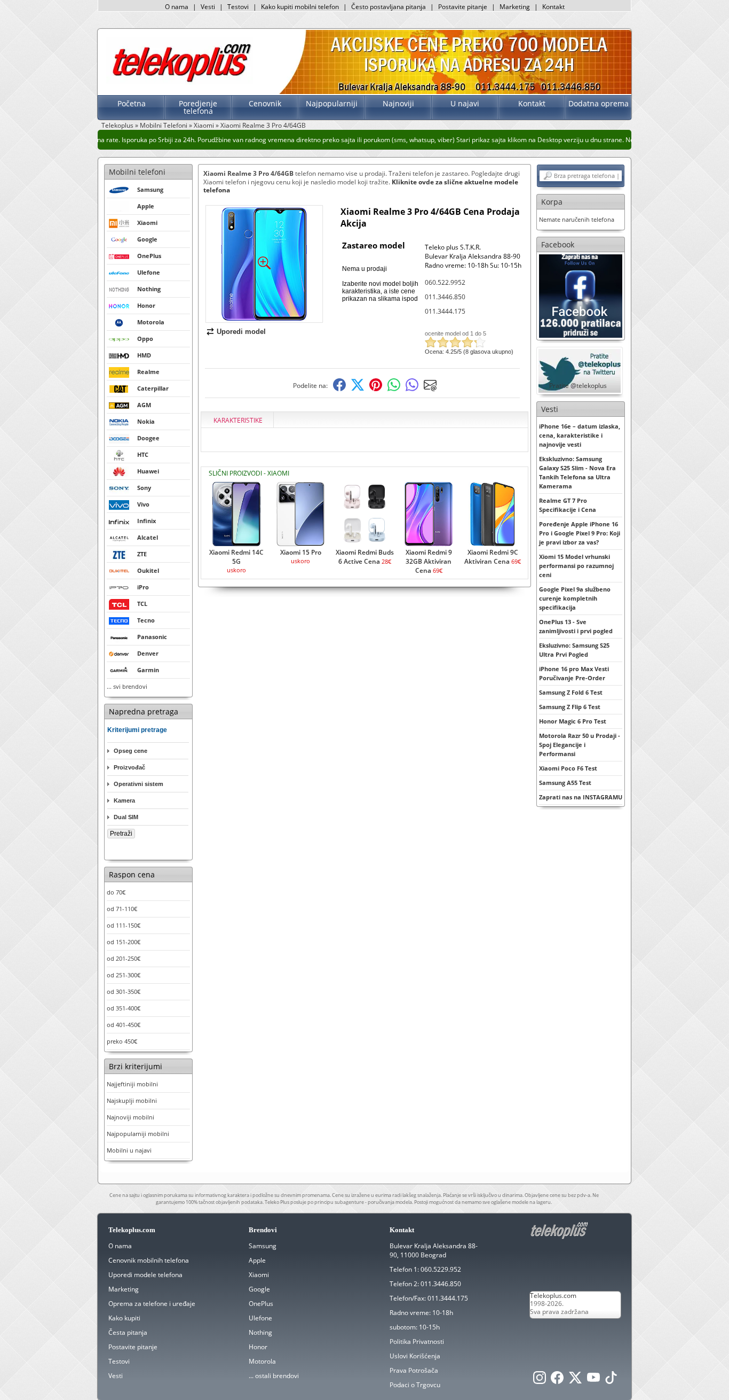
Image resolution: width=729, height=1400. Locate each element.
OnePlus (261, 1303)
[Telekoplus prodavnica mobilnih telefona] (179, 82)
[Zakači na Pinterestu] (375, 388)
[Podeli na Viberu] (412, 388)
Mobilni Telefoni (163, 125)
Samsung (262, 1245)
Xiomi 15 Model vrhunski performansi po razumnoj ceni (576, 566)
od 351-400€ (123, 1008)
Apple (257, 1260)
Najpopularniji (332, 103)
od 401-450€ (123, 1025)
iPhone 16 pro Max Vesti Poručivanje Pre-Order (574, 673)
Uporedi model (241, 332)
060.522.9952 (445, 282)
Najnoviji (398, 103)
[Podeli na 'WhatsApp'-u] (393, 388)
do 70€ (116, 892)
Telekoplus (117, 125)
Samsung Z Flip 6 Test (569, 707)
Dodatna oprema (598, 103)
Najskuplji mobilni (132, 1100)
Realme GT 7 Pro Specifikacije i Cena (567, 505)
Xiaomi (204, 125)
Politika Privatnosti (417, 1341)
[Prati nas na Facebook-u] (580, 295)
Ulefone (260, 1318)
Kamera (124, 800)
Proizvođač (129, 767)
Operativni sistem (138, 784)
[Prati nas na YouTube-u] (593, 1380)
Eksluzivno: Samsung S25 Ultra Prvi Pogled (574, 649)
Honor (258, 1346)
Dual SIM (126, 817)
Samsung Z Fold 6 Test (571, 692)
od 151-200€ (123, 942)
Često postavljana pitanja (388, 6)
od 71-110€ (122, 909)
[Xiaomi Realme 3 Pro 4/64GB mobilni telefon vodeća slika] (264, 318)
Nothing (260, 1332)
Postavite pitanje (462, 6)
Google (259, 1289)
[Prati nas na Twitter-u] (575, 1380)
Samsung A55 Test (565, 783)
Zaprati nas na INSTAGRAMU (580, 797)
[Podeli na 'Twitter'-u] (357, 388)
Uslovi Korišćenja (415, 1355)
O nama (176, 6)
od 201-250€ (123, 958)
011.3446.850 (445, 296)
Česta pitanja (127, 1332)
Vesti (208, 6)
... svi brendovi (127, 686)
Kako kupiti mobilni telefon (300, 6)
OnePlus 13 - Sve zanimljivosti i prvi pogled (576, 626)
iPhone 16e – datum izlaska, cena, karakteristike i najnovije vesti (579, 435)
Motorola (262, 1361)
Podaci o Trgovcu (415, 1384)
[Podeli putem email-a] (430, 388)
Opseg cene (130, 751)
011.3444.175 (445, 311)
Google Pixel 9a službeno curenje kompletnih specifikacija (575, 598)
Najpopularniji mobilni (138, 1134)
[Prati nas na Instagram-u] (539, 1380)
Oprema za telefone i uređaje (151, 1303)
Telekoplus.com (553, 1295)
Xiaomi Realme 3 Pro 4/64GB (263, 125)
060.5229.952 (441, 1269)
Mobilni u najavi (129, 1150)
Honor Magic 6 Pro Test (572, 721)
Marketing (515, 6)
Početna (131, 103)
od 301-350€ (123, 991)
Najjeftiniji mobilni (132, 1084)
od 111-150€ (123, 925)
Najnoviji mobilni (130, 1117)
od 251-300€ (123, 975)
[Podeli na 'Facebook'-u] (339, 388)
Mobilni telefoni (137, 172)
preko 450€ (122, 1041)
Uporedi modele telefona (145, 1274)
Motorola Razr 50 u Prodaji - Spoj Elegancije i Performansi (579, 745)
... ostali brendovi (274, 1375)
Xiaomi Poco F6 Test (568, 768)
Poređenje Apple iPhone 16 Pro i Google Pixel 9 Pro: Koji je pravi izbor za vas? (579, 533)
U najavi (464, 103)
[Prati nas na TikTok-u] (611, 1380)
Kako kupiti (124, 1318)
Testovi (238, 6)
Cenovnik (265, 103)
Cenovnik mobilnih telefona (148, 1260)
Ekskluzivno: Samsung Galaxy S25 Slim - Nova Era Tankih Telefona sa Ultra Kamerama (577, 472)
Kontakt (553, 6)
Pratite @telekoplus (578, 385)
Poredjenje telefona (198, 107)
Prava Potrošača (414, 1370)
